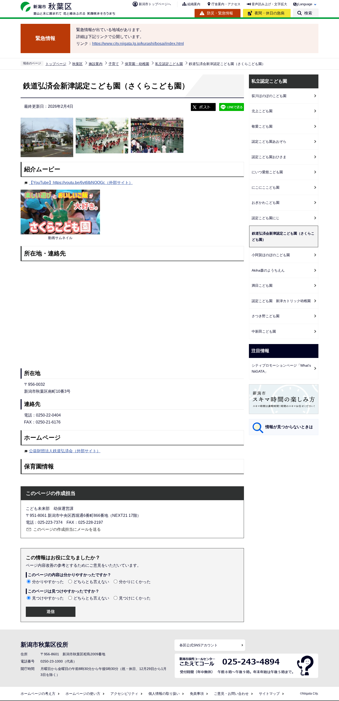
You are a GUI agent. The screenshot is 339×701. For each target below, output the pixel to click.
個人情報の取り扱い (164, 694)
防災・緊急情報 (220, 13)
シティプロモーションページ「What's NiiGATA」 (281, 368)
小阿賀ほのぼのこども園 (271, 255)
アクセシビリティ (124, 694)
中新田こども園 (264, 331)
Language (305, 4)
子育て (113, 64)
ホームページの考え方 (38, 694)
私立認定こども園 (169, 64)
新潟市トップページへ (155, 4)
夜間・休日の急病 (269, 13)
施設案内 (95, 64)
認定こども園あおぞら (269, 141)
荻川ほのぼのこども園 (269, 96)
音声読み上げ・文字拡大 (269, 4)
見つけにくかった (135, 598)
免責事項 (197, 694)
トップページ (55, 64)
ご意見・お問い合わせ (231, 694)
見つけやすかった (48, 598)
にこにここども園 (265, 187)
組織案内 (193, 4)
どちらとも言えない (91, 582)
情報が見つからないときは (289, 427)
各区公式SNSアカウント (198, 645)
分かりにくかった (135, 582)
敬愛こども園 (262, 126)
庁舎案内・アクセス (225, 4)
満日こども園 (262, 285)
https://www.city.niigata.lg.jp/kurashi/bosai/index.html (138, 43)
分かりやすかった (48, 582)
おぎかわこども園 (265, 203)
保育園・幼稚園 (137, 64)
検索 (308, 13)
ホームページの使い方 (83, 694)
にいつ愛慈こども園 (267, 172)
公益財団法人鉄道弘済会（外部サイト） (65, 451)
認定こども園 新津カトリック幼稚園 (281, 301)
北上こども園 (262, 111)
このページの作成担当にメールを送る (67, 529)
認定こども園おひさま (269, 157)
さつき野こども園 (265, 316)
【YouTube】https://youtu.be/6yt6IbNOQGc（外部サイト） (81, 182)
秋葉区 (77, 64)
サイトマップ (269, 694)
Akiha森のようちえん (268, 270)
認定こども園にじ (265, 218)
